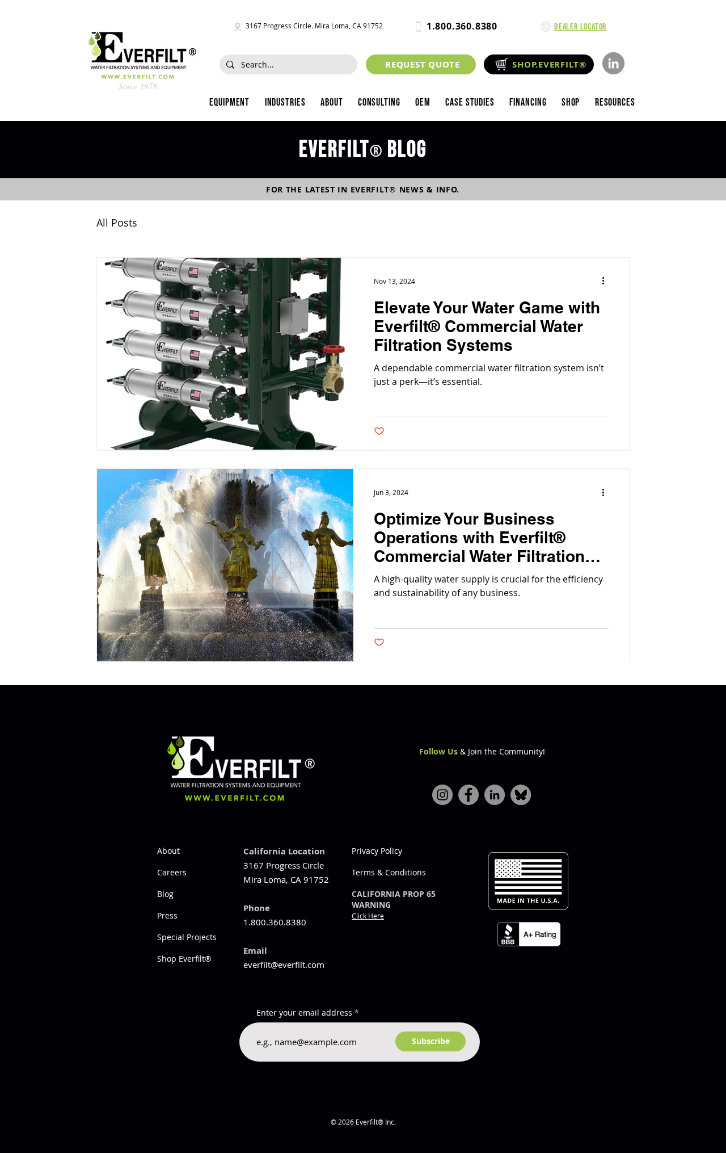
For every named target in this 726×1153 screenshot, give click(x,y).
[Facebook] (468, 795)
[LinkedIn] (613, 63)
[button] (285, 103)
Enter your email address (304, 1013)
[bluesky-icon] (520, 795)
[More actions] (607, 281)
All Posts (116, 222)
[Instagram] (442, 795)
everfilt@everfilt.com (283, 964)
